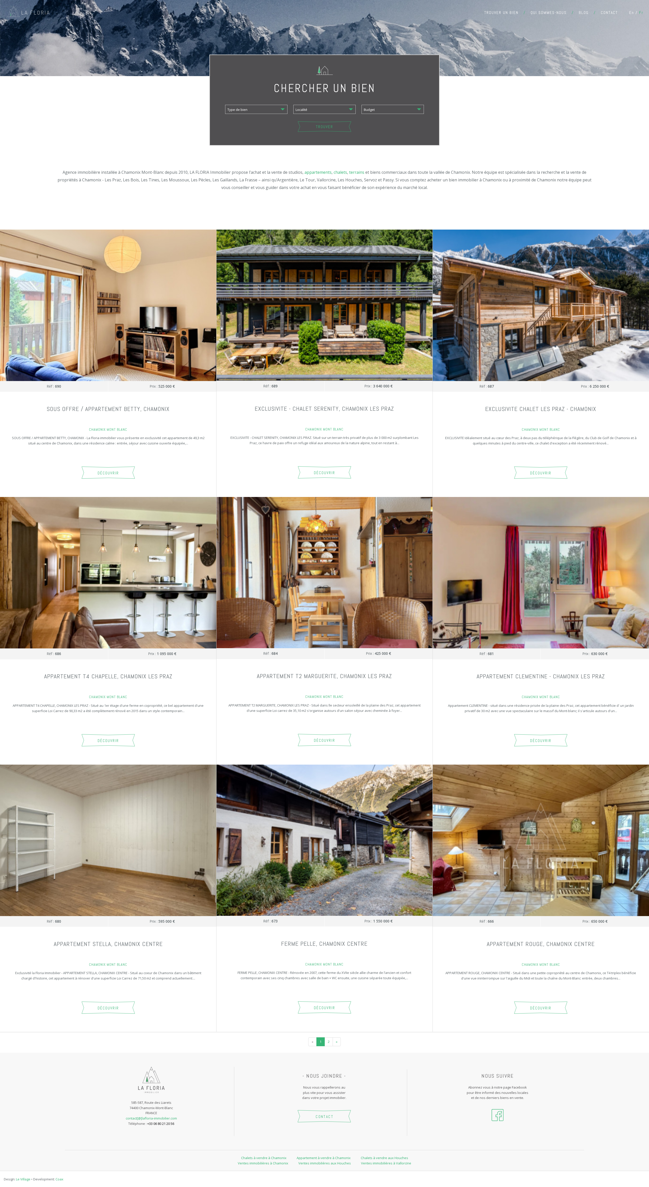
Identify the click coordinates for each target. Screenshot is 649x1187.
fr (641, 12)
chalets (340, 172)
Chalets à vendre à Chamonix (263, 1158)
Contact (609, 12)
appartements (318, 172)
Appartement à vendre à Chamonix (324, 1158)
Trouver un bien (501, 12)
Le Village (23, 1179)
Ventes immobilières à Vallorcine (386, 1163)
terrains (356, 172)
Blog (584, 12)
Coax (59, 1179)
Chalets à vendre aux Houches (384, 1158)
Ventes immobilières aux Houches (324, 1163)
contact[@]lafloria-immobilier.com (151, 1118)
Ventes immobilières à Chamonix (263, 1163)
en (631, 12)
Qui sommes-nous (549, 12)
